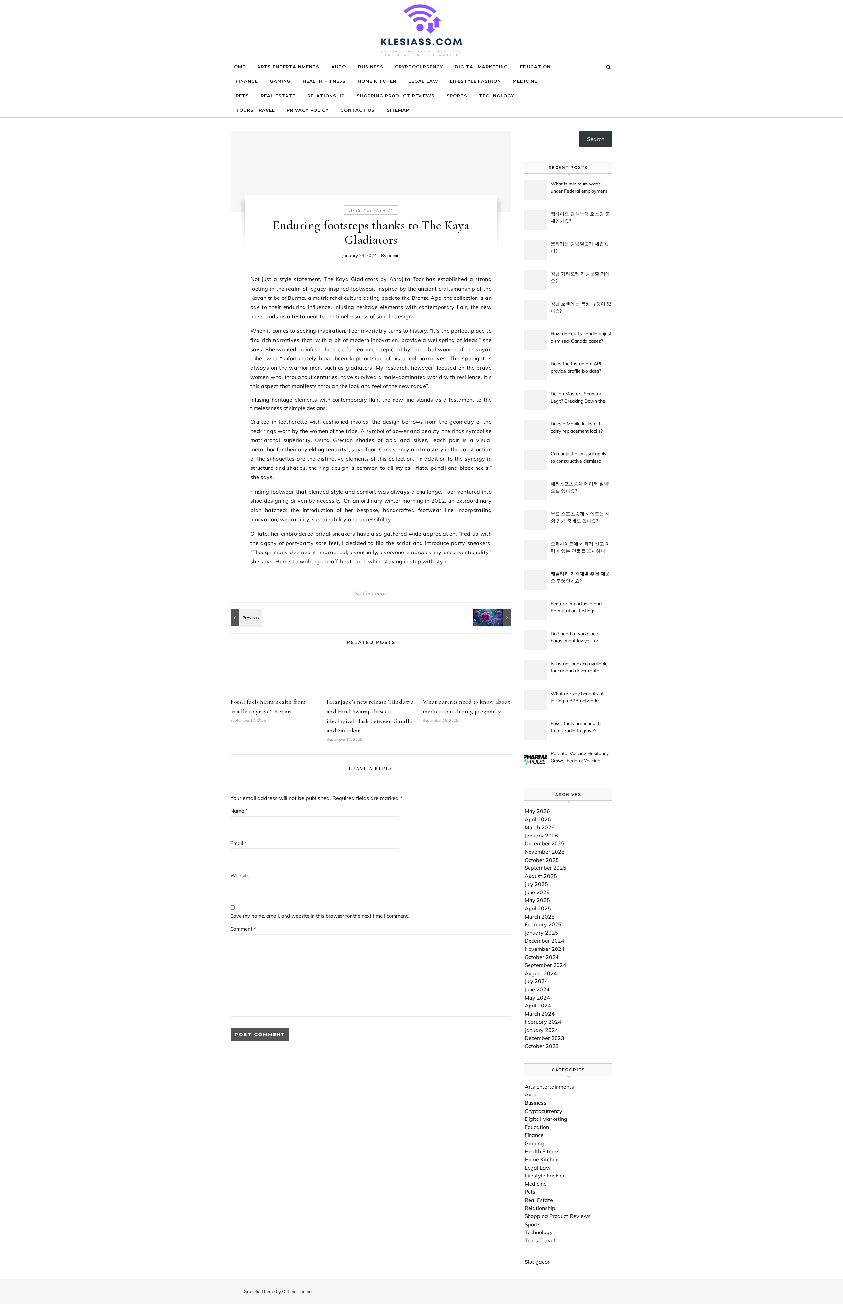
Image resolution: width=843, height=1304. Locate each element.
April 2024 (538, 1005)
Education (535, 66)
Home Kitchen (377, 81)
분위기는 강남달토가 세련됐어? (580, 247)
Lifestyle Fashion (475, 81)
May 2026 (537, 811)
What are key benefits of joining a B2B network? (577, 697)
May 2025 (537, 900)
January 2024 (541, 1030)
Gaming (280, 81)
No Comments (371, 593)
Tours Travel (255, 110)
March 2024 (540, 1013)
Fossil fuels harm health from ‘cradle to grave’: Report (576, 728)
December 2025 (544, 843)
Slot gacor (537, 1262)
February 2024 (543, 1021)
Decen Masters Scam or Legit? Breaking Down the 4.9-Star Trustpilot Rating (578, 398)
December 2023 (544, 1038)
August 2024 (541, 973)
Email (239, 843)
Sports (457, 95)
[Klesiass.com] (421, 34)
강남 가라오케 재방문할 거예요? (580, 277)
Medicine (525, 81)
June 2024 (537, 989)
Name (239, 811)
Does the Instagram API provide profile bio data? (576, 367)
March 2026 (540, 827)
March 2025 (540, 916)
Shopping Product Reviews (396, 95)
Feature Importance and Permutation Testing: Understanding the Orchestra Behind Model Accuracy (576, 608)
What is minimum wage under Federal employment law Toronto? (579, 188)
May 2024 (537, 997)
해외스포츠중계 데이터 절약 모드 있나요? (580, 487)
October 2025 (542, 860)
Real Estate (278, 95)
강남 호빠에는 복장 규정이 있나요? (581, 307)
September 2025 (545, 868)
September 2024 (545, 965)
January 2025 (541, 932)
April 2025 (538, 908)
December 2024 (544, 940)
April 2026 (538, 819)
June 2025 (537, 892)
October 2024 (542, 957)
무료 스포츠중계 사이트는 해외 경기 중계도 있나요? (580, 517)
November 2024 (545, 949)
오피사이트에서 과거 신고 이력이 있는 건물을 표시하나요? (580, 548)
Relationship (326, 95)
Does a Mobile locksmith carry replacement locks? (577, 427)
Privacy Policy (308, 110)
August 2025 (541, 876)
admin (393, 255)
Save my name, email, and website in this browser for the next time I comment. (320, 916)
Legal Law (423, 81)
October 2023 (542, 1046)
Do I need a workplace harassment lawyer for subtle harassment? (574, 638)
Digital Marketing (481, 66)
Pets (242, 95)
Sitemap (398, 110)
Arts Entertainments (288, 66)
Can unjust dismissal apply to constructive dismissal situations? (578, 458)
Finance (247, 81)
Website (240, 875)
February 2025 (543, 924)
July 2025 (536, 884)
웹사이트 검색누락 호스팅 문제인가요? (580, 217)
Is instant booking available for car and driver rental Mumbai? (579, 668)
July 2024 (536, 981)
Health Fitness (324, 81)
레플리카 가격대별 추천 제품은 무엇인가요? (580, 577)
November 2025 (545, 851)
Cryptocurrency (419, 66)
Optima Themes (297, 1291)
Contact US (357, 110)
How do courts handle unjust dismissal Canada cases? (581, 337)
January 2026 (541, 835)
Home (238, 66)
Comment (243, 929)
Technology (496, 95)
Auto (338, 66)
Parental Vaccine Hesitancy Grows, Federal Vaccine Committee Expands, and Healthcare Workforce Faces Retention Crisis (581, 758)
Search (595, 139)
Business (370, 66)
